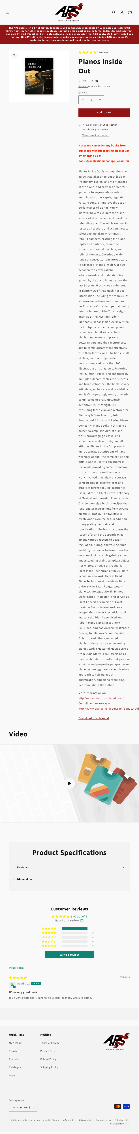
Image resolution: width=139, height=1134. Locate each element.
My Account (16, 1043)
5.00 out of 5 (79, 917)
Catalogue (15, 1067)
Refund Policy (48, 1059)
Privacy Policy (48, 1051)
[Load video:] (69, 783)
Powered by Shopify (50, 1120)
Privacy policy (86, 1120)
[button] (8, 12)
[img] (18, 978)
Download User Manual (93, 718)
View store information (95, 135)
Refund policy (69, 1120)
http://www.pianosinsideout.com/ (101, 698)
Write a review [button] (69, 955)
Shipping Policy (49, 1067)
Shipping (83, 86)
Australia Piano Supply (29, 1120)
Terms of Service (50, 1043)
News (12, 1075)
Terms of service (103, 1120)
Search (13, 1051)
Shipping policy (122, 1120)
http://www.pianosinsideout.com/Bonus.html (108, 709)
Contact (13, 1059)
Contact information (120, 1123)
